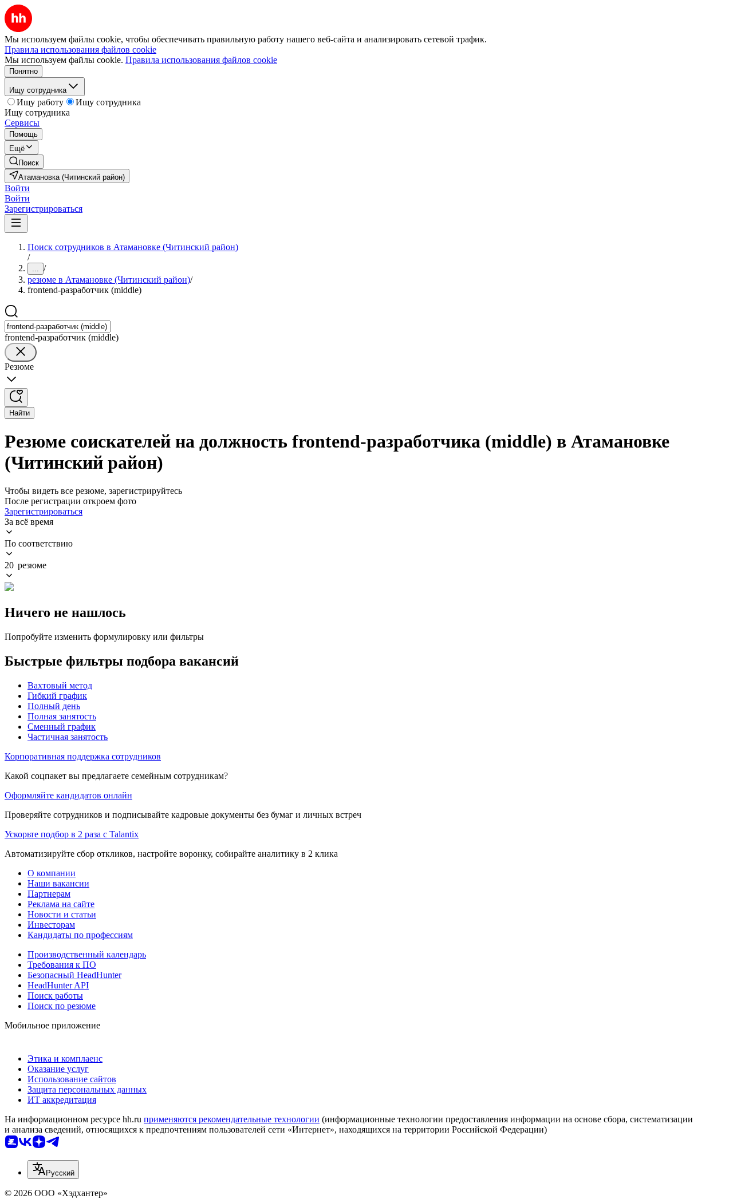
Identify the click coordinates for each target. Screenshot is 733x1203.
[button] (17, 188)
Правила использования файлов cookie (201, 60)
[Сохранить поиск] (16, 397)
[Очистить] (21, 352)
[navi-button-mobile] (16, 223)
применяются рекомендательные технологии (232, 1119)
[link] (24, 162)
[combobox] (58, 326)
